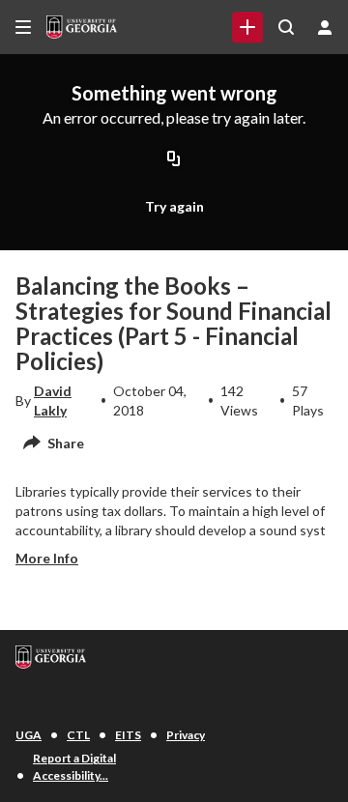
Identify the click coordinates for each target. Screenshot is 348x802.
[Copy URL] (174, 159)
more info (46, 558)
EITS (128, 735)
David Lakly (53, 400)
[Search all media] (286, 27)
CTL (78, 735)
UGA (28, 735)
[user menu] (324, 27)
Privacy (185, 735)
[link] (247, 27)
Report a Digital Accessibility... (74, 767)
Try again (174, 206)
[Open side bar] (23, 27)
